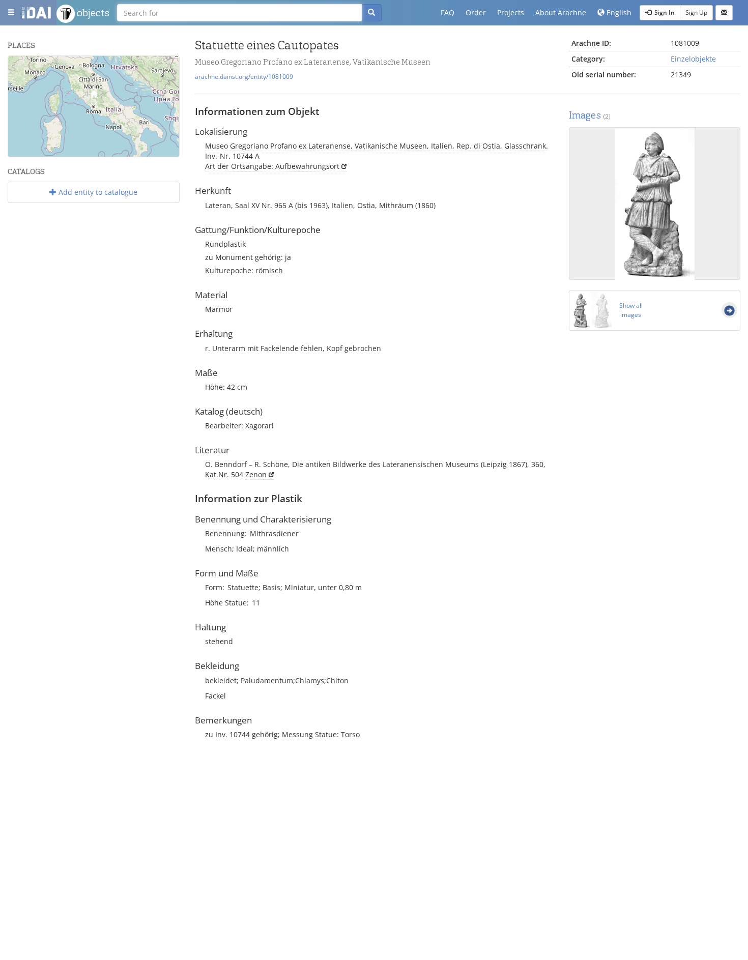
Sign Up (696, 12)
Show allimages (631, 310)
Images (590, 115)
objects (92, 12)
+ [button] (22, 69)
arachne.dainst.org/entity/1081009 (244, 76)
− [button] (22, 84)
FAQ (447, 12)
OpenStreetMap (155, 153)
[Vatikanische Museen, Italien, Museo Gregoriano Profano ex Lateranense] (93, 96)
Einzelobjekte (693, 59)
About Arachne (560, 12)
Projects (510, 12)
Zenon (256, 474)
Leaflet (78, 153)
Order (476, 12)
